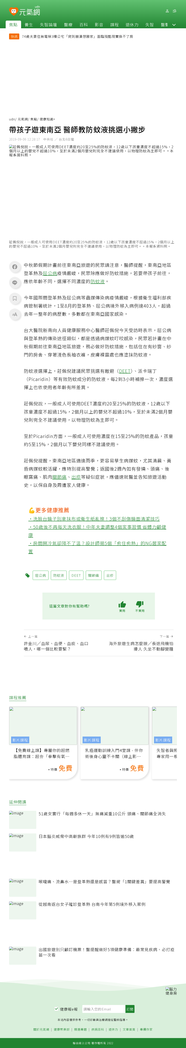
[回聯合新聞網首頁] (13, 11)
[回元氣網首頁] (30, 11)
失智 (149, 24)
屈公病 (50, 273)
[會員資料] (167, 11)
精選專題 (80, 1029)
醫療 (68, 24)
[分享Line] (14, 282)
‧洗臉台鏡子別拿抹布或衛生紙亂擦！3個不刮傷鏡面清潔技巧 (94, 518)
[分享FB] (14, 266)
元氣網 (23, 119)
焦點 (13, 24)
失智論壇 (48, 24)
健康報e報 (69, 1009)
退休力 (132, 24)
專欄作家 (146, 1029)
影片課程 (20, 740)
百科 (83, 24)
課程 (114, 24)
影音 (99, 24)
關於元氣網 (41, 1029)
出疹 (76, 477)
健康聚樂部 (62, 1029)
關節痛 (59, 477)
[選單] (174, 11)
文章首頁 (129, 1029)
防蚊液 (98, 281)
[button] (174, 24)
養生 (28, 24)
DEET (125, 371)
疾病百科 (97, 1029)
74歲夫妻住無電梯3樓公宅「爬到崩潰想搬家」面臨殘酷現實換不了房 (77, 36)
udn (12, 119)
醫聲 (165, 24)
